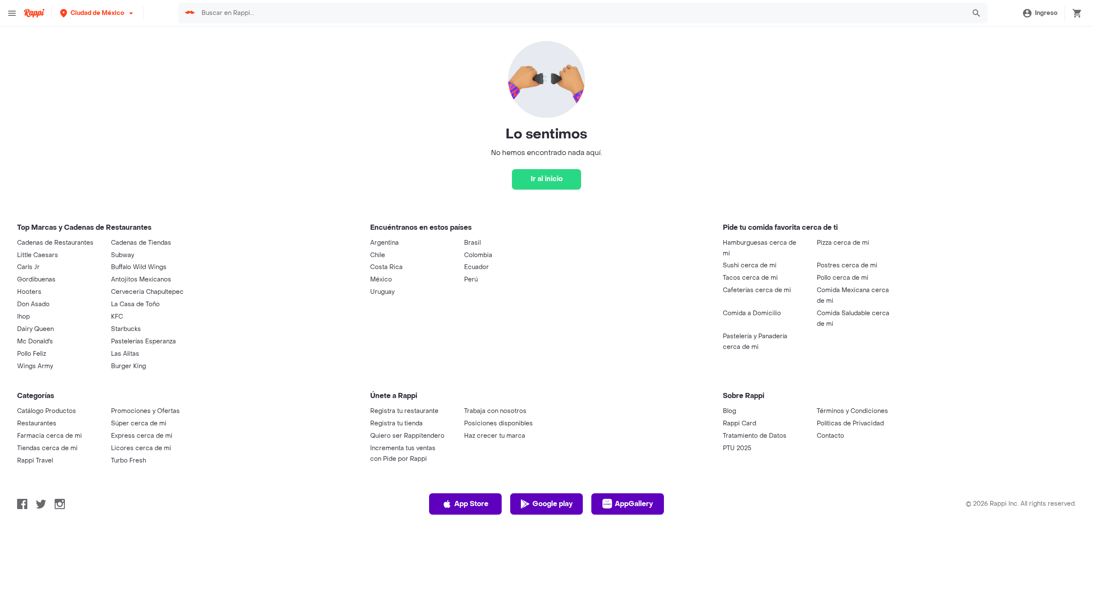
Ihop (23, 317)
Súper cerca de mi (139, 423)
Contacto (830, 436)
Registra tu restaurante (404, 411)
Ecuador (476, 267)
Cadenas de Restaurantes (55, 243)
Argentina (384, 243)
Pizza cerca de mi (843, 243)
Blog (729, 411)
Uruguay (382, 292)
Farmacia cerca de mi (49, 436)
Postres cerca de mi (847, 265)
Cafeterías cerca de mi (757, 290)
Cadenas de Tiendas (141, 243)
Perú (471, 279)
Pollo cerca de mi (842, 278)
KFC (117, 317)
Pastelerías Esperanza (143, 341)
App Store (471, 503)
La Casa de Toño (135, 304)
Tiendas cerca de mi (47, 448)
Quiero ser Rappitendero (407, 436)
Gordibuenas (36, 279)
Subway (122, 255)
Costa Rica (386, 267)
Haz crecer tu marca (494, 436)
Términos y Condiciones (852, 411)
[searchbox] (580, 13)
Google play (552, 503)
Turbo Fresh (128, 461)
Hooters (29, 292)
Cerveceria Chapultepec (147, 292)
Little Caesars (37, 255)
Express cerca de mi (141, 436)
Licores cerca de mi (141, 448)
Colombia (478, 255)
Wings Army (35, 366)
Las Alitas (125, 354)
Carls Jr (28, 267)
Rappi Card (739, 423)
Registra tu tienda (396, 423)
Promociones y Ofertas (145, 411)
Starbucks (126, 329)
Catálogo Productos (46, 411)
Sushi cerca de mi (750, 265)
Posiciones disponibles (498, 423)
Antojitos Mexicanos (141, 279)
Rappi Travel (35, 461)
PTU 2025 (737, 448)
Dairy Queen (35, 329)
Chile (377, 255)
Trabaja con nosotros (495, 411)
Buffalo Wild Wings (139, 267)
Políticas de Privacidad (850, 423)
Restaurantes (36, 423)
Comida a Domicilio (752, 313)
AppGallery (634, 503)
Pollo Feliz (31, 354)
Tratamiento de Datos (754, 436)
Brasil (472, 243)
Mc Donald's (35, 341)
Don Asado (33, 304)
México (381, 279)
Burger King (128, 366)
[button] (97, 13)
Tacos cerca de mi (750, 278)
